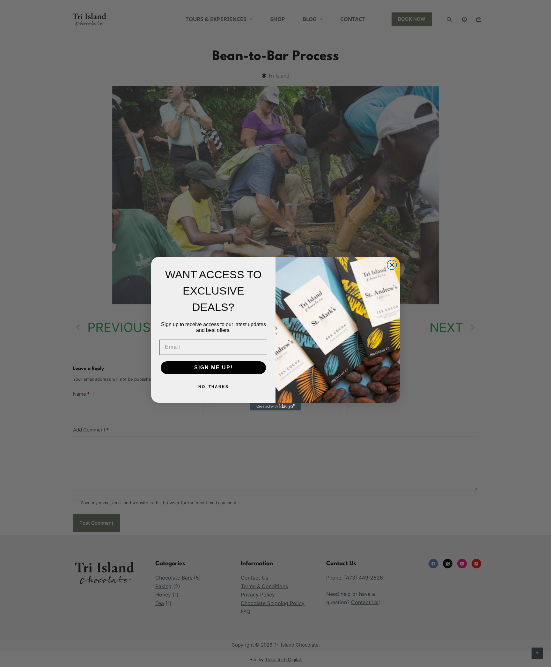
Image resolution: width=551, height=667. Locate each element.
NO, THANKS (213, 387)
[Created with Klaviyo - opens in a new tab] (275, 406)
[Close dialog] (392, 265)
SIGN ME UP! (213, 367)
